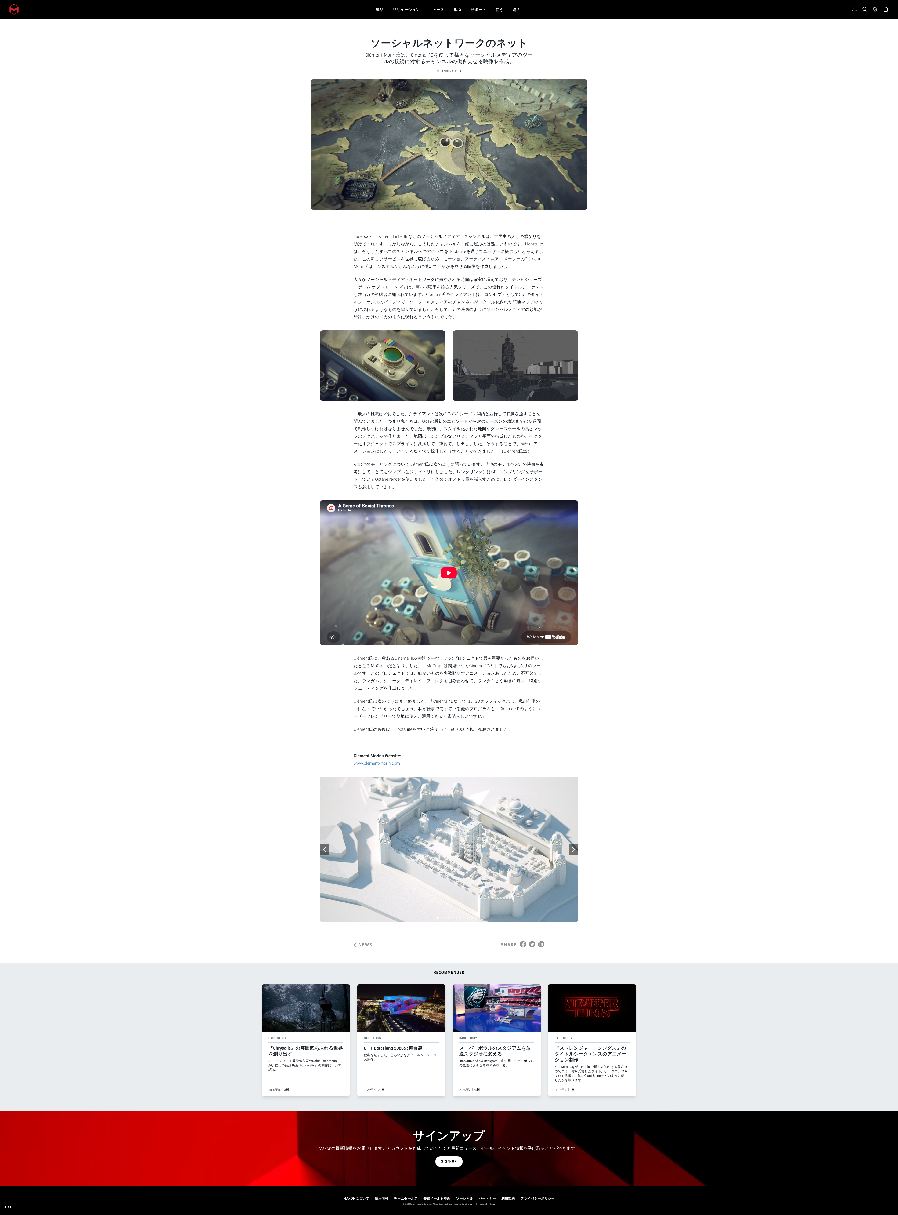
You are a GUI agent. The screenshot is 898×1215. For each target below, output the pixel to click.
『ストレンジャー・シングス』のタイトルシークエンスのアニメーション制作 (590, 1054)
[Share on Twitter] (532, 944)
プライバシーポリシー (538, 1198)
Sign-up (449, 1161)
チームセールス (406, 1198)
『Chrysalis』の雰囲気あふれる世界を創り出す (305, 1051)
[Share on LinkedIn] (541, 944)
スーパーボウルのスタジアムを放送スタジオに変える (495, 1051)
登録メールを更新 (437, 1198)
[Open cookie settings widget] (8, 1207)
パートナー (487, 1198)
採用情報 (381, 1198)
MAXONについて (356, 1198)
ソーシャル (464, 1198)
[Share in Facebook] (523, 944)
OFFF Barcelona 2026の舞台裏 (393, 1048)
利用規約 (508, 1198)
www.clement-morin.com (377, 763)
